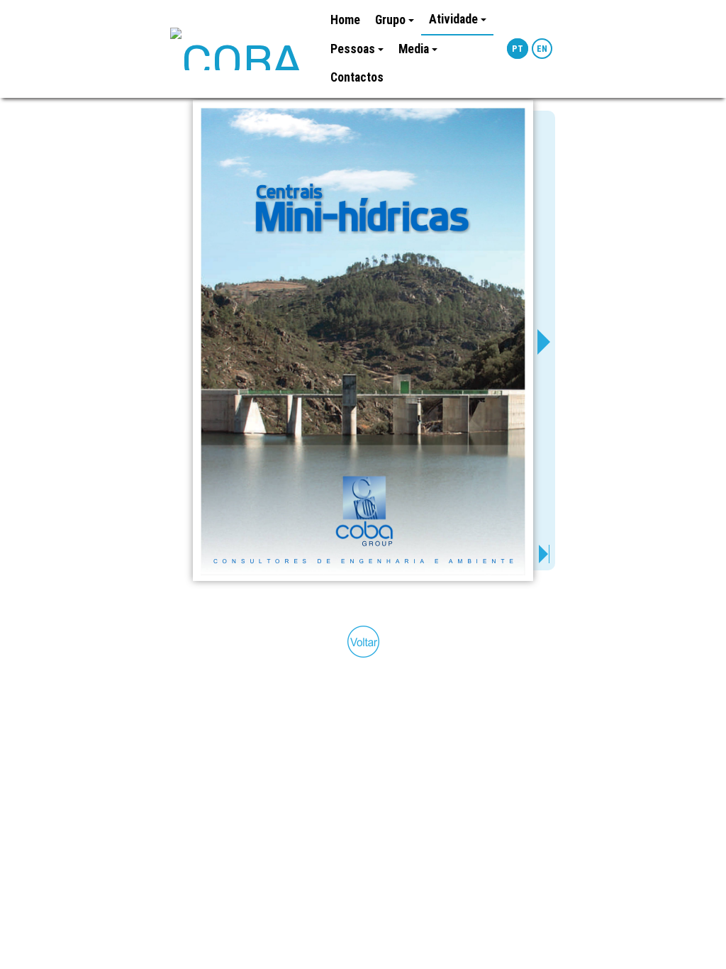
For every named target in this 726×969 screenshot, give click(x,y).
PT (517, 48)
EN (542, 48)
